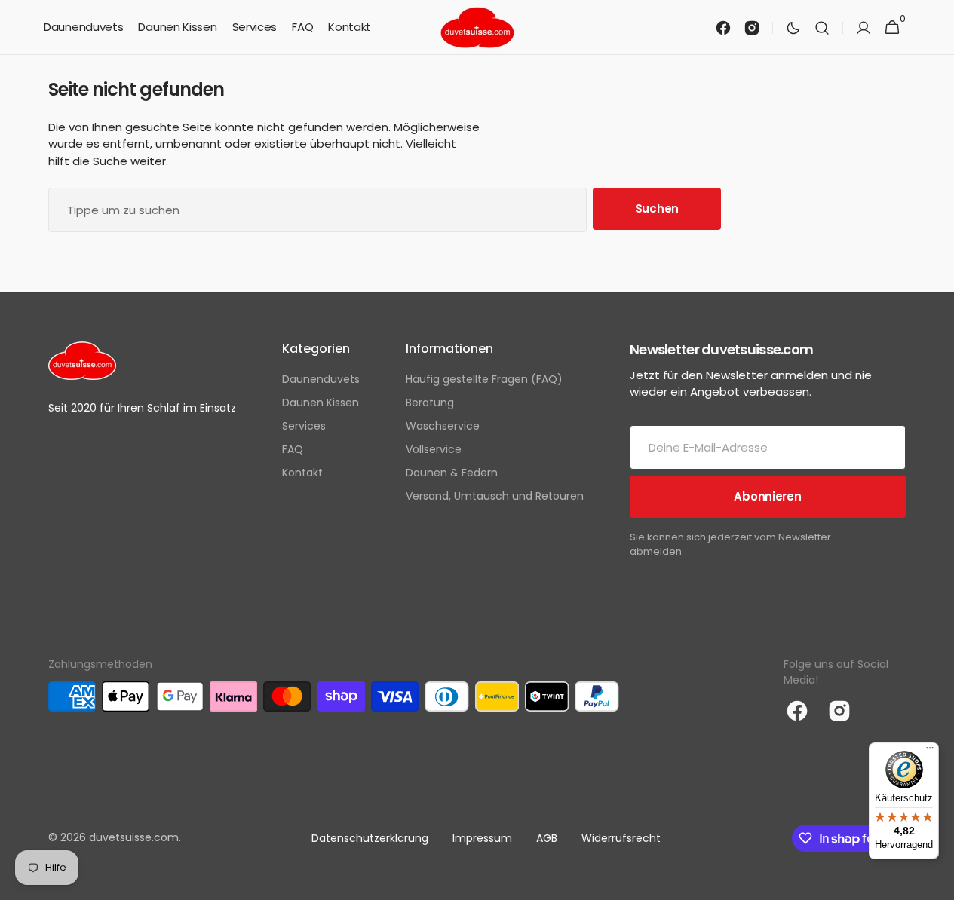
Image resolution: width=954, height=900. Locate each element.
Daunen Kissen (320, 402)
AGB (546, 838)
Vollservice (434, 449)
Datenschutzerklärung (369, 838)
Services (304, 425)
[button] (822, 27)
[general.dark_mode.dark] (793, 27)
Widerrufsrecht (621, 838)
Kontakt (302, 472)
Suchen (657, 208)
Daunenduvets (321, 379)
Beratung (430, 402)
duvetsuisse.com (134, 837)
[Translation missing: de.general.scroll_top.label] (936, 882)
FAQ (292, 449)
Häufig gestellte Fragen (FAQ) (484, 379)
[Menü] (930, 751)
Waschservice (443, 425)
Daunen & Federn (452, 472)
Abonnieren (767, 496)
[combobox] (317, 210)
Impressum (482, 838)
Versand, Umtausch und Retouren (495, 496)
